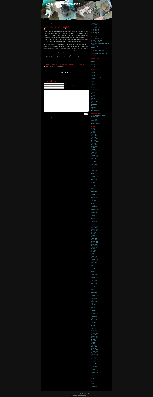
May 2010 (93, 287)
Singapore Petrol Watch (96, 117)
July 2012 (93, 248)
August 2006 (94, 355)
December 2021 (94, 155)
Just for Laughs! (94, 90)
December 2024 (94, 138)
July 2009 (93, 303)
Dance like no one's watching (63, 3)
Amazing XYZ (94, 66)
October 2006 (94, 352)
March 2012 (93, 254)
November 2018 (94, 176)
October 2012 (94, 244)
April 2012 (93, 253)
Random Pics (94, 101)
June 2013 (93, 232)
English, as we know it (95, 83)
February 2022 (94, 152)
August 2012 (94, 247)
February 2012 (94, 256)
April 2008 (93, 325)
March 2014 (93, 220)
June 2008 (93, 322)
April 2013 (93, 235)
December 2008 (94, 313)
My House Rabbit (94, 116)
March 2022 (93, 150)
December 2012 (94, 241)
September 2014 (94, 212)
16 (98, 29)
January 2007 (94, 348)
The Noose (93, 105)
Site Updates (94, 104)
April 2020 (93, 168)
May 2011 (93, 269)
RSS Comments (80, 396)
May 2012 (93, 251)
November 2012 (94, 242)
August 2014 (94, 214)
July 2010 (93, 284)
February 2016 (94, 191)
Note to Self (93, 96)
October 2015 (94, 196)
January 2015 (94, 206)
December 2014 (94, 208)
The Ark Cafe (94, 120)
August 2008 (94, 319)
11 (91, 29)
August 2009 (94, 301)
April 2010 (93, 289)
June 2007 (93, 340)
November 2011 (94, 260)
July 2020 (93, 167)
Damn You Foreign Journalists (57, 27)
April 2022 (93, 149)
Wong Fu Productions (95, 123)
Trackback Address (60, 66)
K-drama (93, 92)
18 (92, 30)
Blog (47, 18)
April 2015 (93, 202)
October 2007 (94, 334)
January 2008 (94, 330)
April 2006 (93, 361)
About (58, 18)
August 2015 (94, 199)
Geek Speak (93, 87)
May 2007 (93, 342)
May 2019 (93, 171)
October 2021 (94, 158)
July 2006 (93, 357)
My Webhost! (94, 119)
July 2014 (93, 215)
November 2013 (94, 226)
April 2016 (93, 188)
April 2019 (93, 173)
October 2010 (94, 280)
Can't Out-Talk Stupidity (96, 77)
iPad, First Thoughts (100, 50)
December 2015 (94, 194)
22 (96, 30)
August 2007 (94, 337)
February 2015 (94, 205)
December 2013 (94, 224)
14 (95, 29)
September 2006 (94, 354)
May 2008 (93, 324)
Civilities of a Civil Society (82, 117)
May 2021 (93, 162)
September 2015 (94, 197)
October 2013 (94, 227)
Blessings (93, 72)
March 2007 (93, 345)
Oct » (97, 33)
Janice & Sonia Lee (99, 41)
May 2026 (93, 131)
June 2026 (93, 129)
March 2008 (93, 327)
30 (98, 32)
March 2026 (93, 134)
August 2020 (94, 165)
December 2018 (94, 174)
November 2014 (94, 209)
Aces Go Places (94, 71)
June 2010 (93, 286)
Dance (92, 81)
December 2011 (94, 259)
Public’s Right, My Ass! (49, 117)
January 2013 (94, 239)
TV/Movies (93, 107)
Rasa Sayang (94, 102)
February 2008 (94, 328)
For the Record (94, 84)
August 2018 (94, 179)
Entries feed (93, 384)
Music (92, 93)
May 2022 (93, 147)
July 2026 (93, 128)
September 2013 (94, 229)
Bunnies (52, 18)
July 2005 (93, 375)
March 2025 (93, 137)
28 (95, 32)
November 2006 (94, 351)
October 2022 (94, 146)
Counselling (93, 80)
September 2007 (94, 336)
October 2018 (94, 177)
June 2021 (93, 161)
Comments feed (94, 386)
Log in (92, 383)
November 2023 (94, 141)
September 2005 (94, 372)
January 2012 (94, 257)
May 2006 (93, 360)
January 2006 (94, 366)
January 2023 (94, 144)
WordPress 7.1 (83, 393)
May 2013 (93, 233)
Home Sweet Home (95, 89)
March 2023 (93, 143)
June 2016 (93, 185)
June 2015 (93, 200)
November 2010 (94, 278)
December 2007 (94, 331)
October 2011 (94, 262)
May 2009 (93, 306)
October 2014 (94, 211)
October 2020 (94, 164)
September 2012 (94, 245)
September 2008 (94, 318)
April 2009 (93, 307)
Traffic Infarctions (94, 121)
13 (94, 29)
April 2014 (93, 218)
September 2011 (94, 263)
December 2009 (94, 295)
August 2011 (94, 265)
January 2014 (94, 223)
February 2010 (94, 292)
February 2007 (94, 346)
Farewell (93, 61)
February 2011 (94, 274)
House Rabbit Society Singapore (98, 115)
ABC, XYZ (93, 64)
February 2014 (94, 221)
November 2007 (94, 333)
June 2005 (93, 376)
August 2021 (94, 159)
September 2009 (94, 300)
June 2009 (93, 304)
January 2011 (94, 275)
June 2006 (93, 358)
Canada (93, 53)
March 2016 (93, 189)
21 (95, 30)
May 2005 (93, 378)
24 (99, 30)
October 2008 (94, 316)
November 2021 (94, 156)
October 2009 (94, 298)
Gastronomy (93, 86)
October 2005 (94, 370)
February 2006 (94, 364)
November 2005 (94, 369)
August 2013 (94, 230)
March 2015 (93, 203)
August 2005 (94, 373)
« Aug (93, 33)
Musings (93, 95)
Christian (93, 78)
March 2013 (93, 236)
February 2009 (94, 310)
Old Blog (93, 98)
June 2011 (93, 268)
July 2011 (93, 266)
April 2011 (93, 271)
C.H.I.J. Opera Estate (99, 38)
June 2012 (93, 250)
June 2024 (93, 140)
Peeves (62, 28)
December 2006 (94, 349)
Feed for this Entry (49, 66)
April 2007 (93, 343)
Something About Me (98, 54)
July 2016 (93, 183)
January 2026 (94, 135)
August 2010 (94, 283)
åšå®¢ (92, 46)
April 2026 (93, 132)
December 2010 (94, 277)
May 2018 (93, 182)
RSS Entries (72, 396)
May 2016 (93, 186)
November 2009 (94, 297)
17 (99, 29)
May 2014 (93, 217)
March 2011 (93, 272)
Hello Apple (99, 48)
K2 (88, 393)
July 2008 (93, 321)
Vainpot (92, 108)
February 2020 (94, 170)
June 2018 (93, 180)
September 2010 (94, 281)
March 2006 (93, 363)
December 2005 (94, 367)
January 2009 (94, 312)
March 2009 (93, 309)
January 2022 (94, 153)
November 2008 (94, 315)
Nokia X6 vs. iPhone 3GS (101, 53)
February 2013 (94, 238)
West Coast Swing (95, 110)
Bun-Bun (93, 74)
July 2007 (93, 339)
